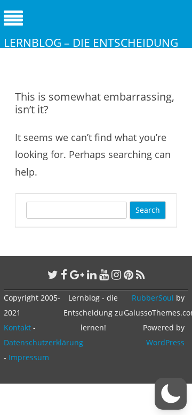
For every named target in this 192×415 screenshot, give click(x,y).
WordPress (165, 342)
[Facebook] (64, 274)
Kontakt (17, 327)
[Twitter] (52, 274)
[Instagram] (116, 274)
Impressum (29, 357)
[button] (171, 394)
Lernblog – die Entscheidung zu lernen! (91, 50)
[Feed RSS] (140, 274)
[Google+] (77, 274)
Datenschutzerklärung (43, 342)
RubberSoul (153, 298)
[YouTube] (104, 274)
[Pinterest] (128, 274)
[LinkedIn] (92, 274)
